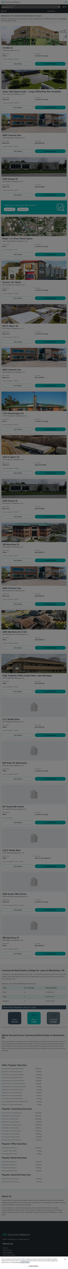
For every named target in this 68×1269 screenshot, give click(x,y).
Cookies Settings (33, 1266)
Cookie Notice (25, 1262)
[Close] (65, 1259)
